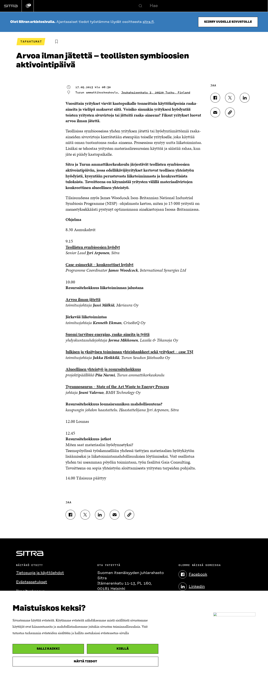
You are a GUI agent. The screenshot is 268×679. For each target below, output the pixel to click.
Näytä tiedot (85, 661)
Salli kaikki (48, 648)
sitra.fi (148, 22)
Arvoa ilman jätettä (83, 299)
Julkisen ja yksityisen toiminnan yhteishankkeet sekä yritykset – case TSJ (129, 352)
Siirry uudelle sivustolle (228, 22)
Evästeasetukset (31, 582)
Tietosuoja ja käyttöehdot (40, 573)
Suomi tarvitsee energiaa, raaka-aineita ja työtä (107, 334)
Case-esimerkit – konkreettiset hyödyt (99, 264)
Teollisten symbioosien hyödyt (93, 247)
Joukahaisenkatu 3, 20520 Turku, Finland (155, 92)
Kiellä (123, 648)
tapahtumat (31, 41)
